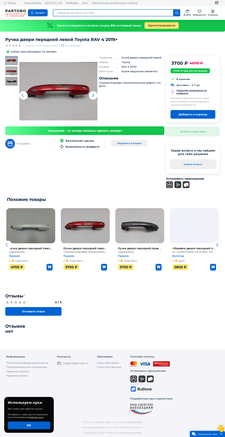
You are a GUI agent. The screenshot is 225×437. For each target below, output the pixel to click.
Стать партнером (108, 362)
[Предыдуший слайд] (23, 95)
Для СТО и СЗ (53, 3)
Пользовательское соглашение (26, 367)
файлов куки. (36, 417)
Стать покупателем (109, 367)
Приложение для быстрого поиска (114, 3)
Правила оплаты (17, 375)
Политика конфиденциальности (27, 362)
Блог (85, 3)
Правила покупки (17, 371)
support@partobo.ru (75, 363)
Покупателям (32, 3)
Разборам (72, 3)
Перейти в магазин (129, 143)
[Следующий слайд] (93, 95)
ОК (29, 425)
